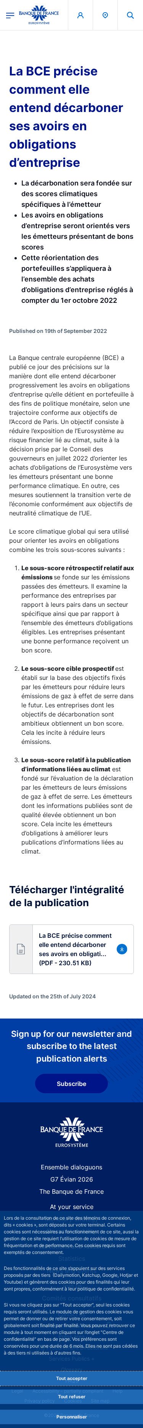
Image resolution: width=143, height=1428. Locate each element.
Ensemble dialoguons (71, 1167)
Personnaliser (71, 1417)
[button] (130, 15)
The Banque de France (71, 1191)
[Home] (71, 1132)
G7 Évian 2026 (71, 1179)
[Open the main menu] (10, 14)
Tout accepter (71, 1378)
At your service (71, 1207)
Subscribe (71, 1083)
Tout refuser (71, 1396)
